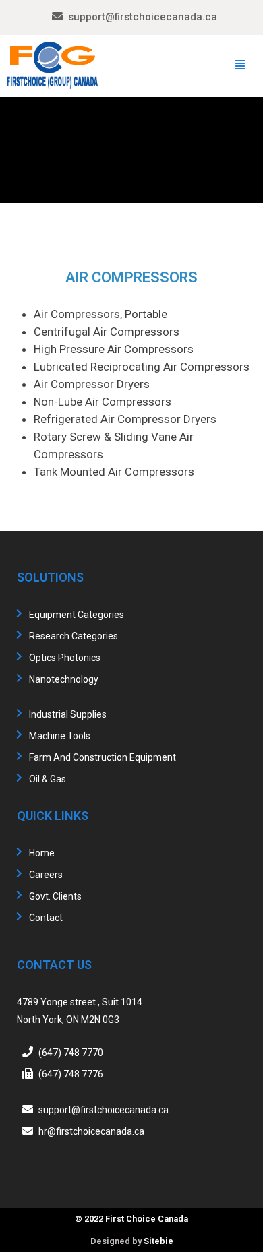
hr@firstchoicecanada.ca (91, 1131)
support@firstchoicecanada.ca (142, 17)
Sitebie (158, 1241)
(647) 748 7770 (70, 1052)
